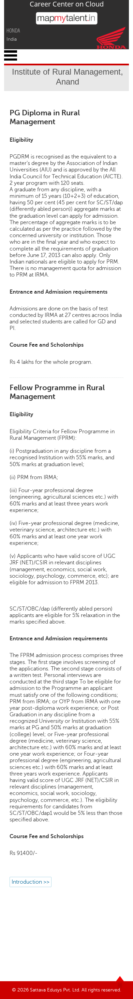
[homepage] (67, 23)
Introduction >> (30, 882)
